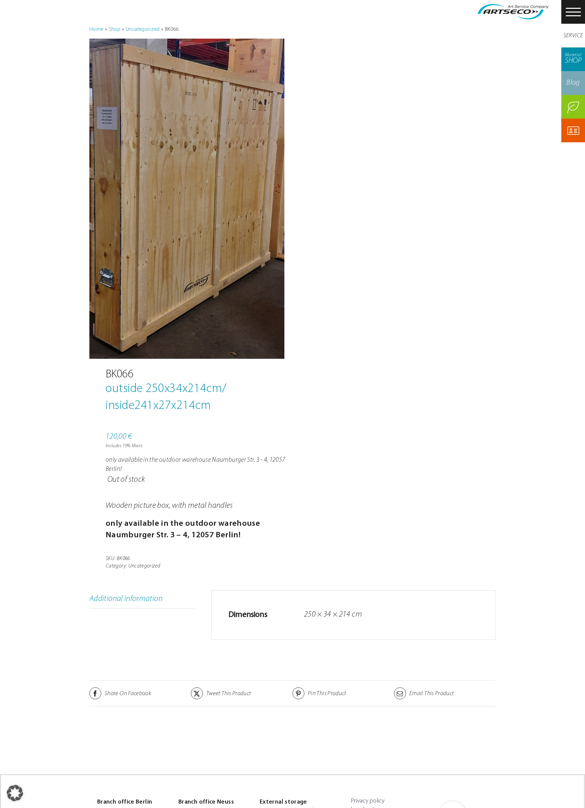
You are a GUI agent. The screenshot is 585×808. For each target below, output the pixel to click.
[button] (15, 793)
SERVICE (573, 36)
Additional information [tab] (125, 599)
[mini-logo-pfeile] (453, 801)
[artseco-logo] (513, 8)
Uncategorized (143, 29)
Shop (115, 29)
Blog (573, 83)
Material (573, 59)
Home (96, 29)
